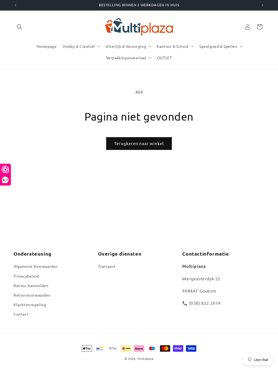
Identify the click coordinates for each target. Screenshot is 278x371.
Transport (107, 266)
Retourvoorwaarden (32, 295)
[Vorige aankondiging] (15, 5)
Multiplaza (145, 358)
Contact (21, 314)
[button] (20, 27)
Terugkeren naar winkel (139, 143)
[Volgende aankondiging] (262, 5)
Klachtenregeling (30, 304)
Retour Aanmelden (31, 285)
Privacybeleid (26, 275)
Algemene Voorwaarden (36, 266)
